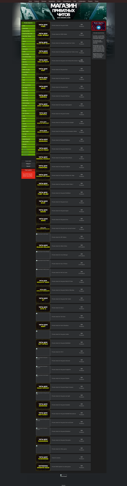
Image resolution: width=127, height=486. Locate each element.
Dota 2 (24, 108)
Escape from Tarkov (26, 31)
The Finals (24, 110)
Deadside (24, 136)
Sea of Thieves (25, 95)
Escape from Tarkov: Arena (27, 33)
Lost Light (24, 133)
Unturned (24, 123)
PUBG (24, 25)
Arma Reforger (25, 92)
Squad (24, 79)
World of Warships (26, 103)
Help (74, 1)
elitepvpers (63, 485)
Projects (90, 1)
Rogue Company (26, 131)
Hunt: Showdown (26, 113)
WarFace (24, 46)
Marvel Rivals (25, 64)
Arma (24, 82)
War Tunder (25, 105)
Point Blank (25, 74)
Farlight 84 (25, 126)
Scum (24, 77)
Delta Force (25, 61)
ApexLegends (25, 49)
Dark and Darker (26, 141)
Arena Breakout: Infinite (27, 56)
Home (30, 1)
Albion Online (25, 90)
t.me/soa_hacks (29, 176)
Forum (96, 1)
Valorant (24, 41)
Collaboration (82, 1)
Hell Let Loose (25, 97)
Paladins (24, 128)
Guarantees (52, 1)
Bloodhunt (24, 144)
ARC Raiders (25, 87)
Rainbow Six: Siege (26, 69)
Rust (23, 38)
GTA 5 (24, 121)
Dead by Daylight (26, 54)
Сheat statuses (67, 1)
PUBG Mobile (25, 28)
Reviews (44, 1)
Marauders (24, 146)
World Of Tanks (25, 100)
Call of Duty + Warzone (27, 36)
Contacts (36, 1)
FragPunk (24, 67)
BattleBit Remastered (26, 139)
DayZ (24, 43)
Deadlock (24, 59)
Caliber (24, 115)
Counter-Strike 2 (26, 72)
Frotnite (24, 51)
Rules (58, 1)
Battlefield (24, 118)
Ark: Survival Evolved (27, 85)
